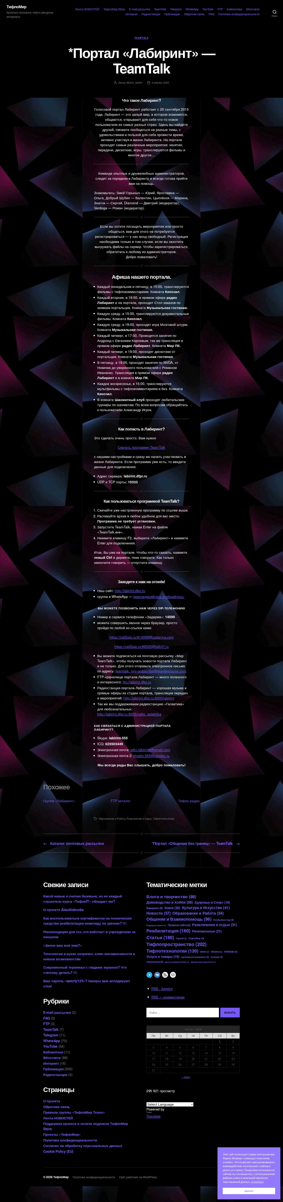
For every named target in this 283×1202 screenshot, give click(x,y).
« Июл (186, 1077)
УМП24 (204, 951)
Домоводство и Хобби (169, 902)
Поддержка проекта (156, 925)
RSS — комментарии (167, 996)
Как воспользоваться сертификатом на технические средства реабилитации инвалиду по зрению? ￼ (87, 921)
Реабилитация (168, 930)
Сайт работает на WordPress (138, 1177)
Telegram (175, 9)
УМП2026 (230, 951)
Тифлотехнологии (163, 818)
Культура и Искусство (206, 907)
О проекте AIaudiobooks (63, 909)
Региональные (207, 931)
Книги (172, 907)
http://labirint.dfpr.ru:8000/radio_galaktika (129, 713)
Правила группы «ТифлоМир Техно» (74, 1112)
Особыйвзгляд (223, 919)
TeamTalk (160, 9)
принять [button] (249, 1191)
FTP (220, 9)
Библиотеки (234, 9)
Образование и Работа (112, 818)
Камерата (154, 908)
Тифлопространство (176, 944)
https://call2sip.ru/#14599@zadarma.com (141, 637)
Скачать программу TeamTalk (141, 447)
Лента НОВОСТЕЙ (87, 9)
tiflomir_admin (134, 82)
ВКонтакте (253, 9)
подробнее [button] (257, 1182)
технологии (154, 962)
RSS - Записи (162, 988)
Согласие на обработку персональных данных (82, 1145)
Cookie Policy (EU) (58, 1151)
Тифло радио (189, 800)
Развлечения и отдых (139, 818)
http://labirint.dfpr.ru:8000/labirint (148, 697)
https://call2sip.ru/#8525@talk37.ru (141, 646)
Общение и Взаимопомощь (179, 919)
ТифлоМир (16, 7)
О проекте (51, 1100)
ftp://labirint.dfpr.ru (137, 681)
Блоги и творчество (171, 896)
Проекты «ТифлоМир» (62, 1134)
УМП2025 (216, 951)
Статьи (160, 937)
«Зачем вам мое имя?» (62, 945)
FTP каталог (121, 800)
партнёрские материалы (195, 956)
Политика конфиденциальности (239, 14)
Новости (158, 913)
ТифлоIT (181, 938)
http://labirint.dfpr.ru (130, 590)
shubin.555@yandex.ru (151, 755)
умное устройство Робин (177, 962)
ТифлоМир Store (114, 9)
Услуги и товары (162, 956)
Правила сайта (179, 925)
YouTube (208, 9)
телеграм (216, 956)
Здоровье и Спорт (212, 902)
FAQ (211, 14)
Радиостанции (151, 14)
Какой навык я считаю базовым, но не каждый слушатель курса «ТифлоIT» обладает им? (82, 898)
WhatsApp (192, 9)
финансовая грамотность (203, 962)
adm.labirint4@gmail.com (150, 749)
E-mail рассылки (139, 9)
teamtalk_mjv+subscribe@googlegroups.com (150, 670)
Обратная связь (194, 14)
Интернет (131, 14)
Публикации (172, 14)
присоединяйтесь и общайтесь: (158, 596)
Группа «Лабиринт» (59, 800)
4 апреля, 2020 (160, 82)
